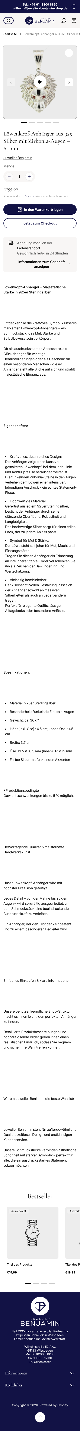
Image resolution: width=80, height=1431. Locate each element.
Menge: (9, 166)
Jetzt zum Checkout (40, 223)
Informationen (16, 1373)
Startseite (10, 34)
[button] (24, 122)
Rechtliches (13, 1385)
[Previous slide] (11, 82)
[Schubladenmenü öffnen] (8, 20)
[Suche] (63, 20)
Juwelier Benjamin (17, 158)
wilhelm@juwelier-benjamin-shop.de (40, 8)
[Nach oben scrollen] (40, 1417)
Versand (30, 196)
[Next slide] (69, 82)
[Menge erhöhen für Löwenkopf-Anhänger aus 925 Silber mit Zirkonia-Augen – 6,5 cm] (29, 177)
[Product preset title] (32, 1233)
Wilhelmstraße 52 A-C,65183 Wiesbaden (40, 1348)
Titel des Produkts (19, 1264)
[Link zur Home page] (40, 1311)
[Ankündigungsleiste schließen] (74, 6)
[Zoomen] (69, 53)
